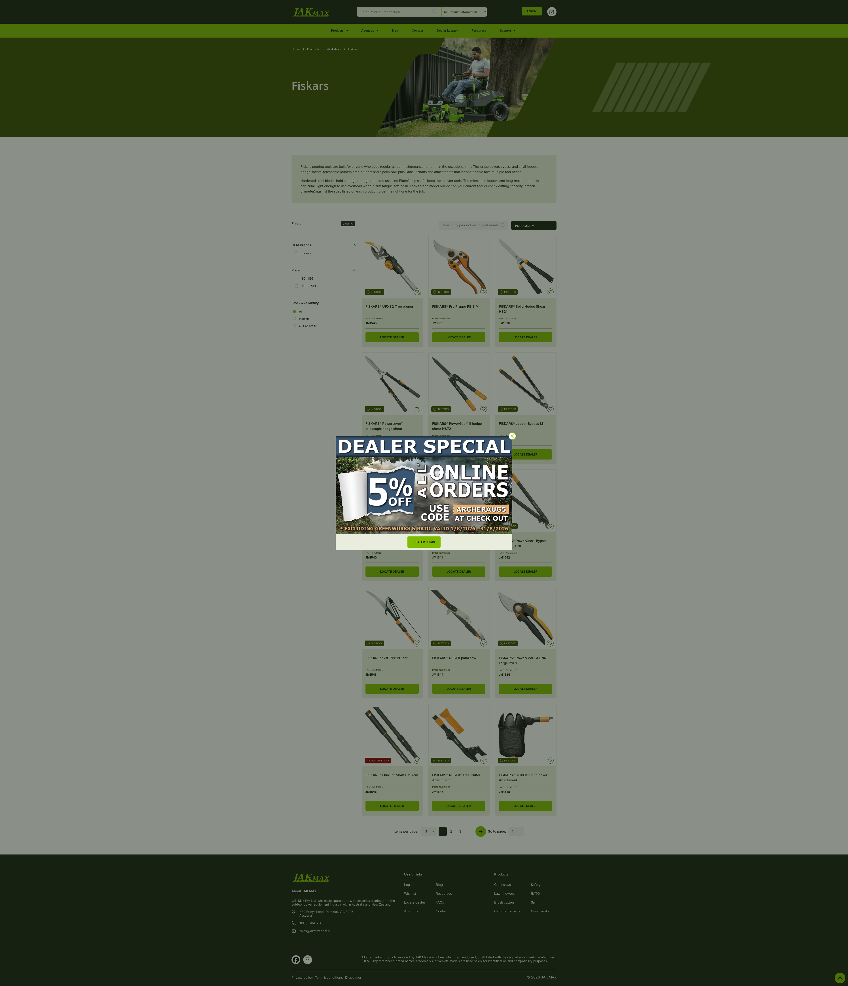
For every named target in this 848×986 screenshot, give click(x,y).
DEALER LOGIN (424, 542)
